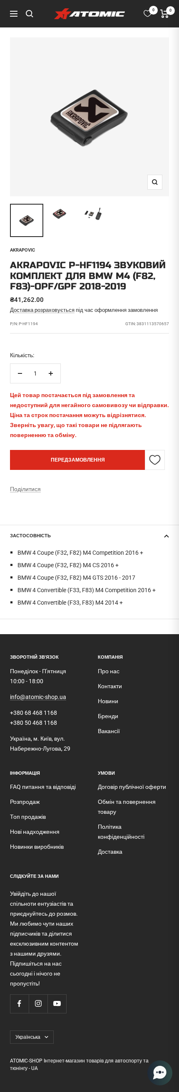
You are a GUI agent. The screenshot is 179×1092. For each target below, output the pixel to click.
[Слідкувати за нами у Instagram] (38, 1003)
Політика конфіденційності (121, 831)
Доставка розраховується (42, 310)
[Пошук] (29, 13)
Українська (27, 1037)
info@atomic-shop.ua (38, 697)
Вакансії (109, 731)
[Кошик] (164, 14)
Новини (108, 701)
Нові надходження (35, 831)
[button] (159, 1072)
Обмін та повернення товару (127, 806)
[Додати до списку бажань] (155, 460)
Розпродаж (25, 801)
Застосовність (30, 536)
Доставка (110, 851)
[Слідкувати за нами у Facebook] (19, 1003)
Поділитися (25, 489)
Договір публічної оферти (132, 786)
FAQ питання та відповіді (43, 786)
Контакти (110, 686)
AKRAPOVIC (22, 250)
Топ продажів (28, 816)
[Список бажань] (147, 13)
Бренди (108, 716)
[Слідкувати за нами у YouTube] (56, 1003)
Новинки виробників (37, 846)
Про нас (108, 671)
